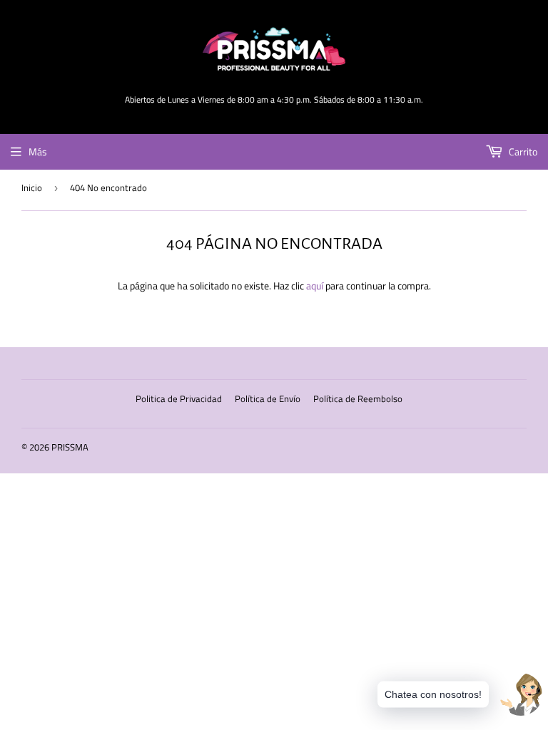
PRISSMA (69, 447)
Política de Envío (267, 398)
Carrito (522, 151)
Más (38, 151)
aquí (314, 285)
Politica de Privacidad (179, 398)
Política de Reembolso (357, 398)
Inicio (31, 187)
